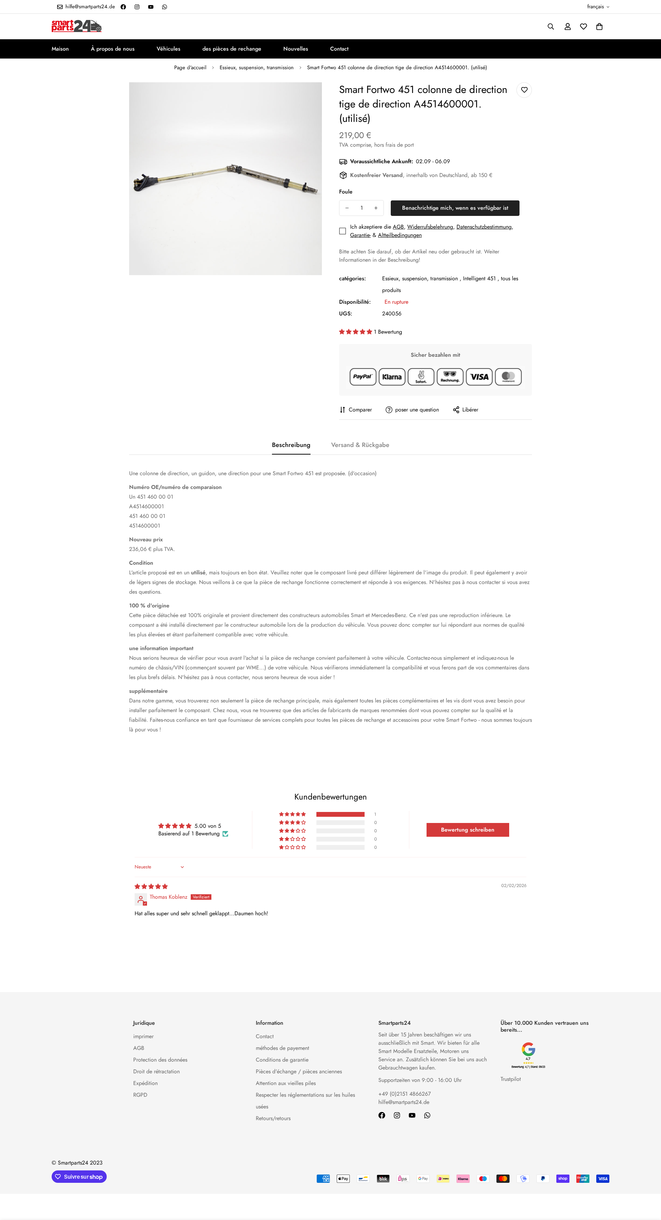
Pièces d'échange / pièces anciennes (299, 1071)
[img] (151, 886)
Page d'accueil (190, 67)
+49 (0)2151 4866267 (404, 1094)
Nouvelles (295, 49)
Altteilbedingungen (400, 235)
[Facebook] (123, 7)
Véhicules (168, 49)
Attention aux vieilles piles (286, 1083)
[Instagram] (137, 7)
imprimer (143, 1036)
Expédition (145, 1083)
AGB (398, 227)
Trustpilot (511, 1079)
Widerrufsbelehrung (430, 227)
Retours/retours (273, 1118)
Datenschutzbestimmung (484, 227)
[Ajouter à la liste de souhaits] (524, 90)
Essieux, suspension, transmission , (421, 278)
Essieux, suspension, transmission (257, 67)
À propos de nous (113, 49)
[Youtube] (151, 7)
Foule (346, 192)
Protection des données (160, 1060)
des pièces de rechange (231, 49)
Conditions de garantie (282, 1060)
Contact (339, 49)
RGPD (140, 1095)
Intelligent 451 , (481, 278)
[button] (599, 26)
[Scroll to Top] (647, 1182)
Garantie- (360, 235)
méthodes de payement (282, 1048)
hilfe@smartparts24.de (403, 1102)
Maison (60, 49)
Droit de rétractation (156, 1071)
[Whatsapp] (164, 7)
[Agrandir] (307, 97)
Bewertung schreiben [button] (467, 830)
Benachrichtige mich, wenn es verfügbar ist (455, 208)
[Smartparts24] (77, 27)
